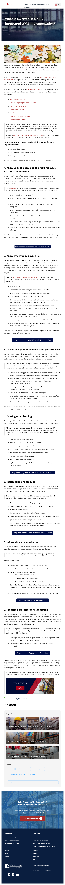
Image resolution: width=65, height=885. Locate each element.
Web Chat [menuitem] (35, 853)
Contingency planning (17, 109)
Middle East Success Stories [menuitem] (40, 840)
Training (12, 113)
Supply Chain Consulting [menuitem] (12, 843)
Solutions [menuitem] (33, 4)
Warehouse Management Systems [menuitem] (15, 837)
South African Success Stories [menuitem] (41, 843)
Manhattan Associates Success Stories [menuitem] (43, 846)
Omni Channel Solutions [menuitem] (12, 840)
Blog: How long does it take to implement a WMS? (32, 472)
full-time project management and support (28, 135)
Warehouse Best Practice (23, 769)
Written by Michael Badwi (19, 699)
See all (10, 782)
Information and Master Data (20, 116)
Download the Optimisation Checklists (32, 653)
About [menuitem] (26, 4)
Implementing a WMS (38, 769)
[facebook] (10, 705)
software (13, 188)
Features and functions (17, 99)
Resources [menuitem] (41, 4)
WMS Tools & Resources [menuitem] (39, 837)
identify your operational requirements (25, 277)
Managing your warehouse (18, 774)
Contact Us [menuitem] (35, 856)
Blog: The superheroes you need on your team (32, 533)
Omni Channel (31, 774)
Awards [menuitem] (7, 856)
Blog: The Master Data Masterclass (32, 600)
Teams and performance (18, 106)
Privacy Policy (48, 870)
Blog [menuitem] (47, 4)
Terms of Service (37, 870)
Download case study (30, 818)
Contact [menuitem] (27, 8)
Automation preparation (18, 120)
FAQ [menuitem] (33, 859)
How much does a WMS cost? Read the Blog (32, 340)
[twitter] (12, 705)
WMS (12, 769)
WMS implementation (33, 89)
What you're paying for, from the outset (23, 103)
